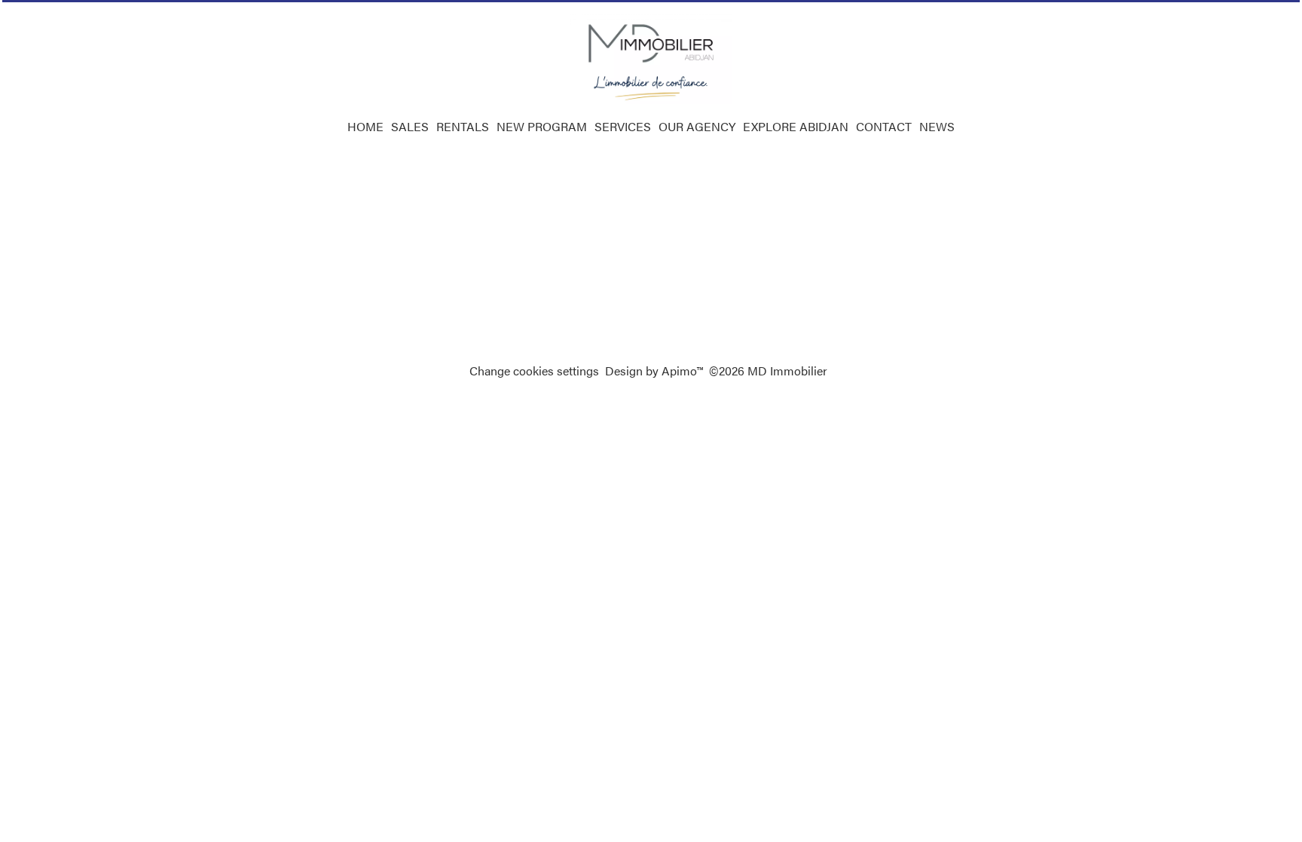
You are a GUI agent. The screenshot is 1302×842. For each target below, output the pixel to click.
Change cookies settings (534, 370)
